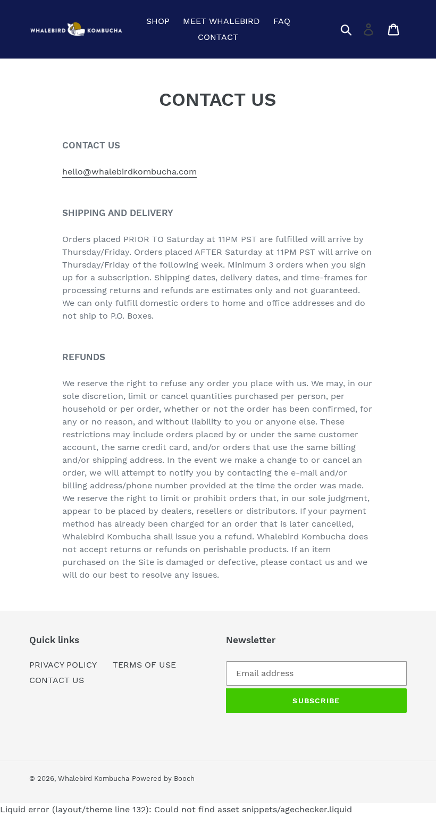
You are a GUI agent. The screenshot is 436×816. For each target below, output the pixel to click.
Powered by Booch (163, 778)
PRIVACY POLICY (63, 665)
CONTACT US (56, 680)
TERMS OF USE (144, 665)
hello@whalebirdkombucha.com (129, 171)
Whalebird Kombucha (93, 778)
